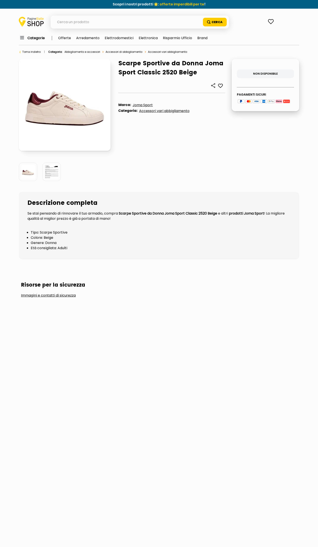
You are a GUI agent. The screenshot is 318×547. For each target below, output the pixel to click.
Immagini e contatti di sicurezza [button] (48, 295)
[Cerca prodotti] (215, 22)
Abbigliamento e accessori (82, 52)
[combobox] (140, 22)
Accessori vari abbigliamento (167, 52)
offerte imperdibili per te (182, 4)
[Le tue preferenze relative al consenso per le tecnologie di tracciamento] (310, 539)
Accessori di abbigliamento (124, 52)
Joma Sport (143, 105)
